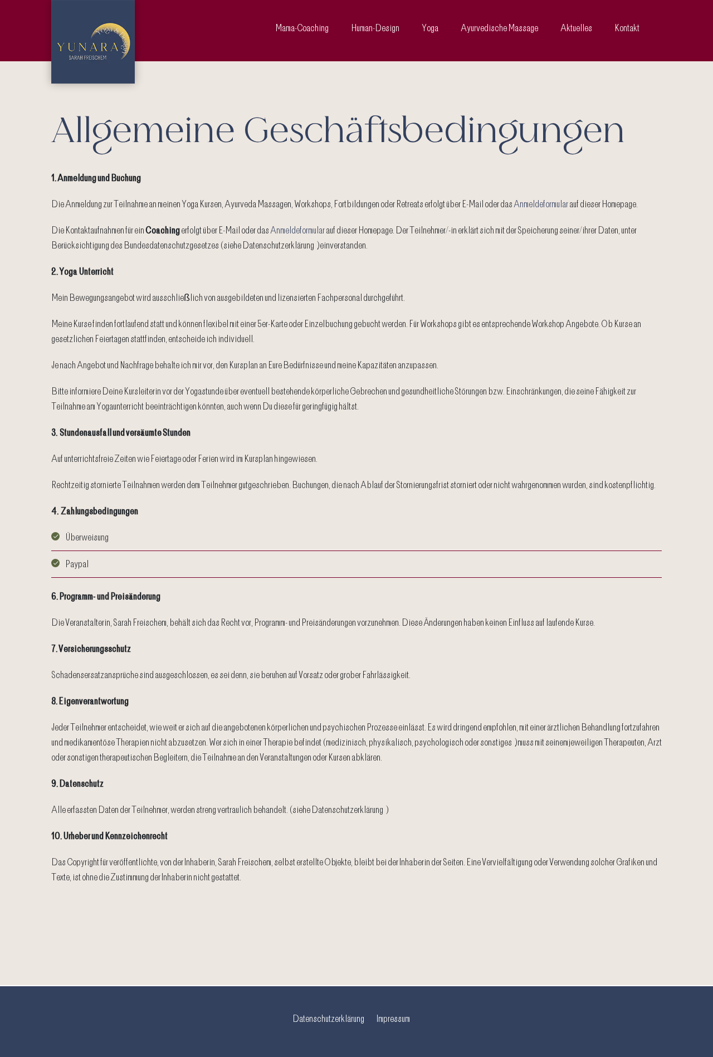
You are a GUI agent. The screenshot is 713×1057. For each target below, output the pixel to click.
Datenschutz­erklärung (328, 1018)
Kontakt (626, 28)
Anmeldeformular (541, 204)
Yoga (430, 28)
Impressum (393, 1018)
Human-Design (375, 28)
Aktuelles (576, 28)
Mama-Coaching (302, 28)
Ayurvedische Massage (499, 28)
